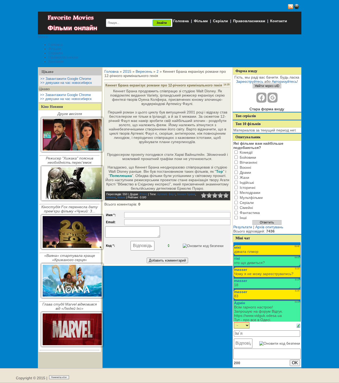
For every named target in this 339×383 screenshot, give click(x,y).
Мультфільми (251, 197)
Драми (245, 172)
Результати (242, 227)
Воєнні (245, 167)
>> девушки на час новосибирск (66, 83)
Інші (243, 218)
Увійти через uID (267, 86)
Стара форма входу (266, 109)
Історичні (247, 187)
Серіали (220, 21)
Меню (43, 36)
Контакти (278, 21)
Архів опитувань (269, 227)
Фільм (121, 197)
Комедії (246, 152)
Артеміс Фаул (166, 194)
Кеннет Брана (186, 194)
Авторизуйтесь (284, 81)
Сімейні (246, 208)
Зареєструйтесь (249, 81)
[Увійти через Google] (272, 98)
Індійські (247, 182)
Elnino (143, 194)
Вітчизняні (248, 162)
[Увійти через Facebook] (261, 98)
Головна (181, 21)
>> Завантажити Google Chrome (65, 79)
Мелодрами (250, 192)
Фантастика (250, 213)
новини (111, 197)
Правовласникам (249, 21)
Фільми (201, 21)
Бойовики (248, 157)
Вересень (144, 71)
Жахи (244, 177)
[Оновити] (298, 325)
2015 (127, 71)
